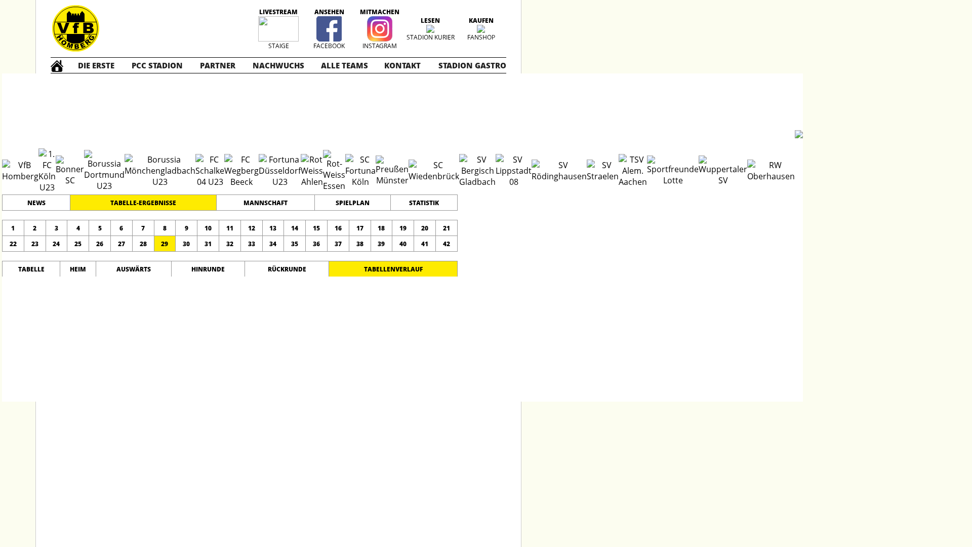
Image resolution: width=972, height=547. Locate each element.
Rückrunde (287, 269)
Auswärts (133, 269)
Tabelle (31, 269)
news (36, 203)
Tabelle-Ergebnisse (143, 203)
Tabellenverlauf (393, 269)
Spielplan (353, 203)
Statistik (424, 203)
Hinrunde (208, 269)
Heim (78, 269)
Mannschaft (266, 203)
